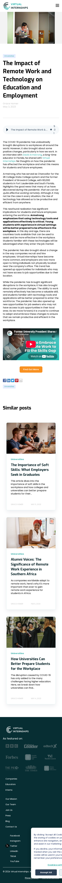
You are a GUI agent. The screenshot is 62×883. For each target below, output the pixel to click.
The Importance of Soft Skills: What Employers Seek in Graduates (30, 470)
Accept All (46, 872)
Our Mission (11, 798)
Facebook (15, 835)
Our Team (10, 804)
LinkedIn (14, 851)
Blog (7, 821)
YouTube (14, 861)
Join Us (8, 810)
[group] (31, 129)
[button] (7, 130)
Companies (11, 778)
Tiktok (13, 856)
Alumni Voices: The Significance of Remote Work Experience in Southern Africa (29, 566)
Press (8, 815)
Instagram (15, 840)
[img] (51, 130)
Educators (10, 784)
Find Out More (31, 369)
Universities (9, 56)
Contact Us (11, 826)
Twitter (13, 846)
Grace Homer (10, 103)
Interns (8, 790)
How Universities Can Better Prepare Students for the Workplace (30, 664)
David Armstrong (32, 154)
